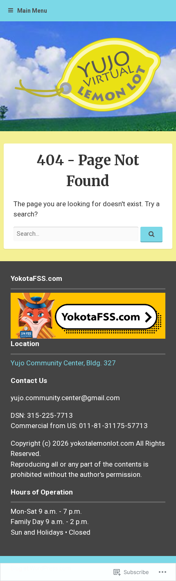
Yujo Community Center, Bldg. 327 (63, 363)
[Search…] (151, 234)
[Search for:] (88, 234)
